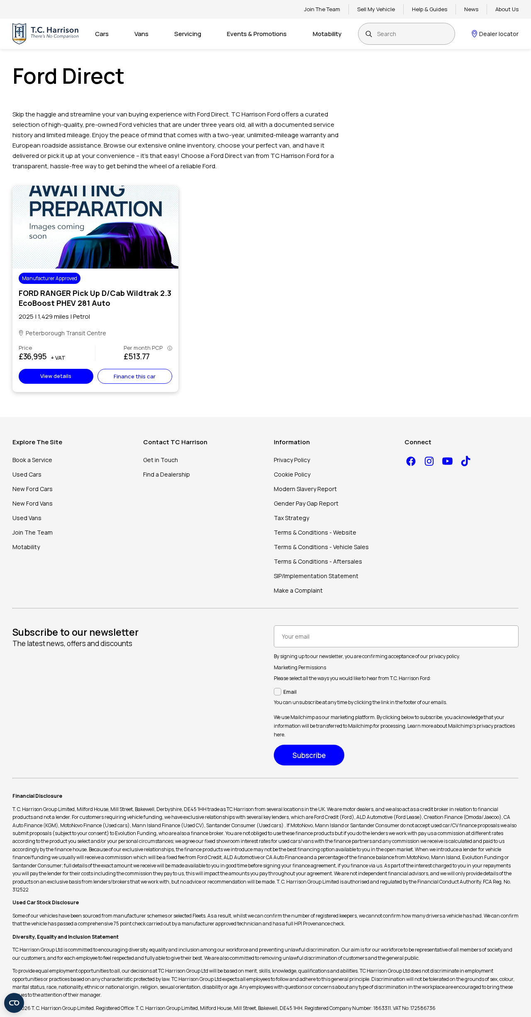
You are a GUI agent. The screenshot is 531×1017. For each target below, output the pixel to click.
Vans (141, 33)
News (471, 9)
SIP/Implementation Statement (316, 576)
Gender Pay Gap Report (306, 503)
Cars (102, 33)
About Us (507, 9)
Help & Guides (429, 9)
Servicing (187, 33)
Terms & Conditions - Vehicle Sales (321, 547)
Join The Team (322, 9)
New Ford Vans (32, 503)
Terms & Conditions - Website (315, 532)
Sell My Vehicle (376, 9)
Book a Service (32, 460)
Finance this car (135, 376)
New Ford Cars (32, 489)
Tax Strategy (291, 518)
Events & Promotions (257, 33)
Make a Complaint (298, 590)
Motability (327, 33)
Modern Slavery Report (305, 489)
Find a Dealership (166, 474)
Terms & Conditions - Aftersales (318, 561)
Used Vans (26, 518)
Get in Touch (160, 460)
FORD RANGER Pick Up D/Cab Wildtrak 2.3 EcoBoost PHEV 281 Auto (95, 298)
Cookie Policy (292, 474)
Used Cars (26, 474)
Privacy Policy (292, 460)
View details (55, 376)
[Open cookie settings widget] (14, 1003)
